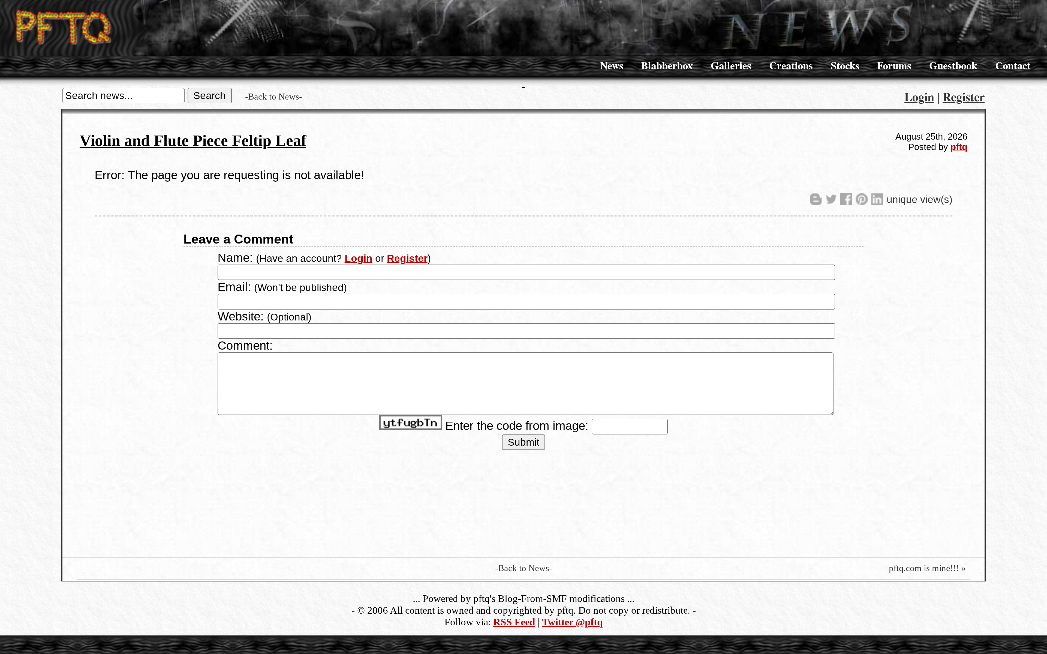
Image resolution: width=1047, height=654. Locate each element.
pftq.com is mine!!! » (927, 568)
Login (919, 96)
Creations (791, 65)
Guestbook (953, 65)
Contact (1013, 65)
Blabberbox (667, 65)
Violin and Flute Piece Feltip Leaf (193, 140)
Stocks (845, 65)
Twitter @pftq (572, 622)
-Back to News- (273, 96)
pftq (958, 147)
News (611, 65)
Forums (894, 65)
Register (964, 96)
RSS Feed (514, 622)
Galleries (731, 65)
